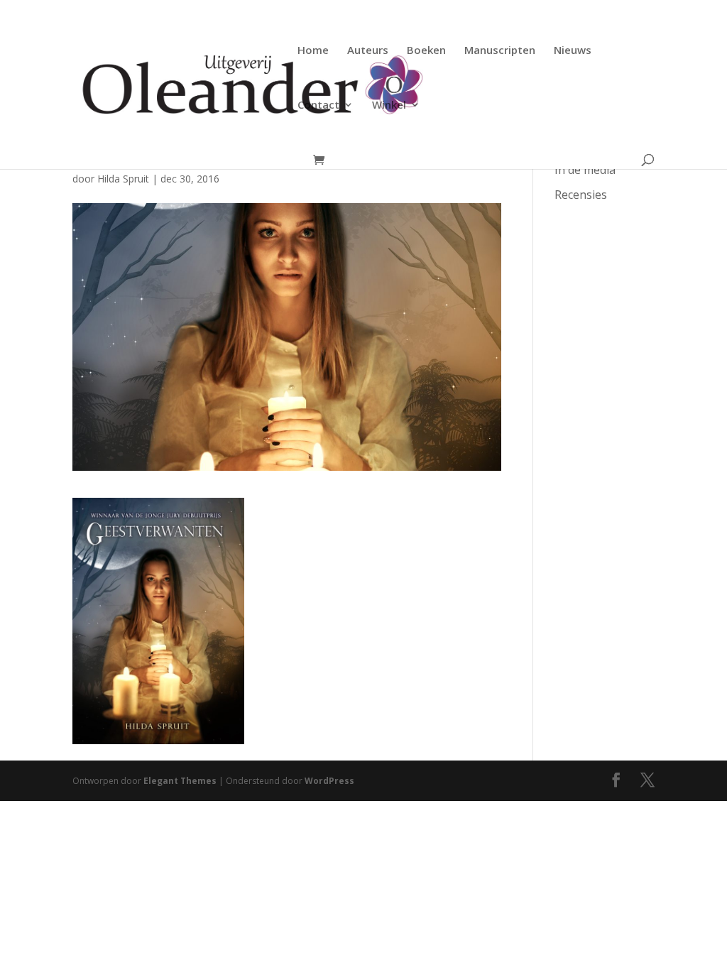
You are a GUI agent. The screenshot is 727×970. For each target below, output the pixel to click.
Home (313, 51)
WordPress (329, 781)
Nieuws (572, 51)
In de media (585, 170)
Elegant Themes (180, 781)
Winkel (389, 105)
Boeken (426, 51)
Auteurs (367, 51)
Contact (318, 105)
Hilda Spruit (123, 178)
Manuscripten (499, 51)
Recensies (580, 194)
